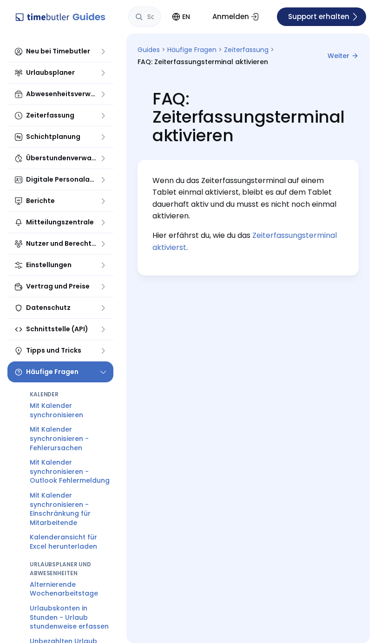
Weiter (338, 55)
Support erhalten (318, 16)
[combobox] (144, 17)
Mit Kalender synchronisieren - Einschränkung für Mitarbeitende (60, 509)
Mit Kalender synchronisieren (56, 410)
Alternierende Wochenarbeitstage (64, 589)
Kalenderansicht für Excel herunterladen (63, 541)
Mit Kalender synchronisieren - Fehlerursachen (59, 438)
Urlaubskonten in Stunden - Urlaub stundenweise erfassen (69, 617)
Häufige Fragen (192, 49)
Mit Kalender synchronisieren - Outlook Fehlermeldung (70, 471)
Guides (149, 49)
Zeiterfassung (246, 49)
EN (186, 16)
